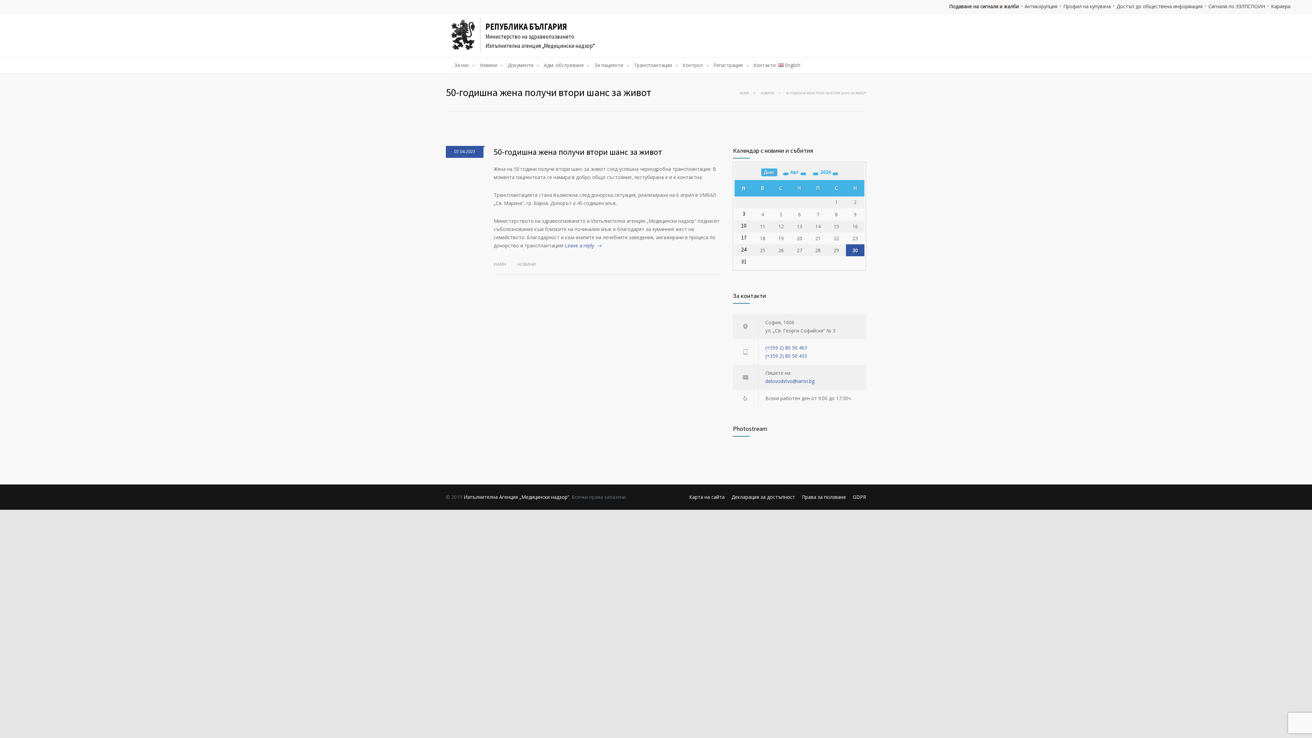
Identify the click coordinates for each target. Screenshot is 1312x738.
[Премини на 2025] (815, 174)
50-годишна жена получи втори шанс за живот (578, 152)
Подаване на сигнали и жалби (984, 6)
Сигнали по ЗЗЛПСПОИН (1236, 6)
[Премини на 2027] (835, 174)
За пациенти (608, 65)
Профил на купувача (1087, 6)
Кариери (1280, 6)
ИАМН (500, 264)
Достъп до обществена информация (1160, 6)
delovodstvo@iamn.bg (790, 381)
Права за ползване (824, 497)
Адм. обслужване (564, 65)
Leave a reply (579, 245)
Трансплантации (653, 65)
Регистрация (728, 65)
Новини (488, 65)
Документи (520, 65)
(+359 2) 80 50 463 (786, 347)
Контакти (764, 65)
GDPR (859, 497)
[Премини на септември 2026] (803, 174)
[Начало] (449, 65)
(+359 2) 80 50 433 (786, 356)
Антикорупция (1041, 6)
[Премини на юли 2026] (786, 174)
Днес (769, 172)
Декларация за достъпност (763, 497)
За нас (461, 65)
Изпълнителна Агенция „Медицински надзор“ (516, 497)
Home (744, 93)
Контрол (693, 65)
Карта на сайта (707, 497)
